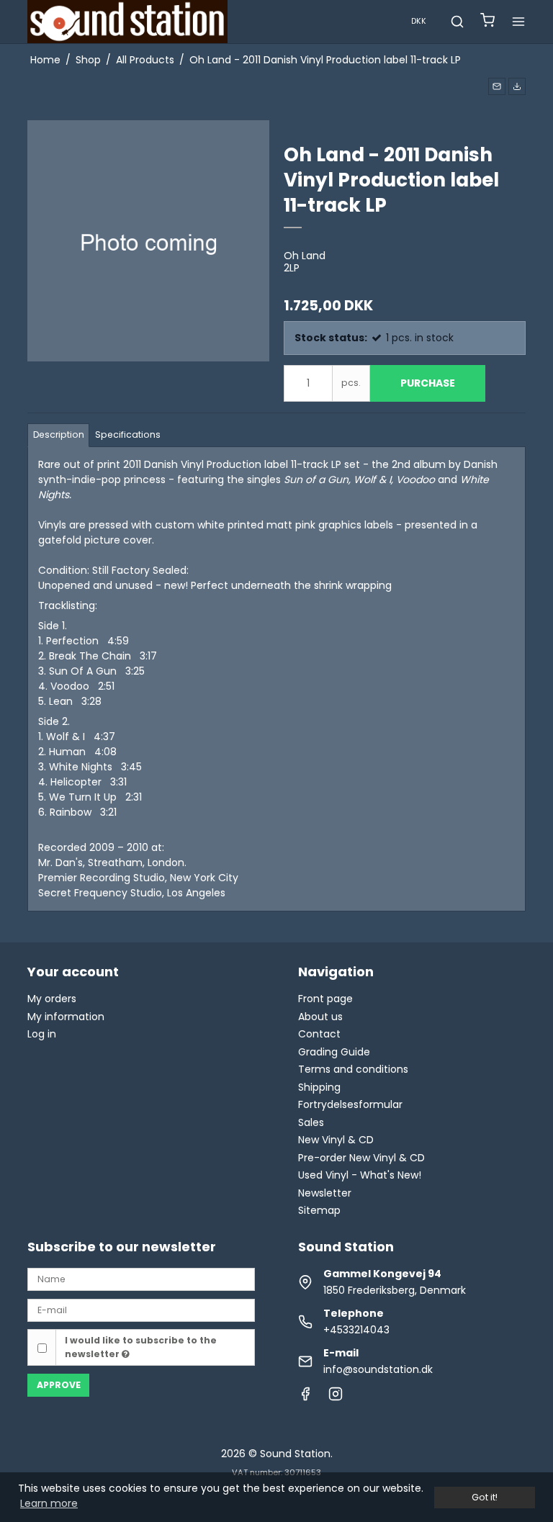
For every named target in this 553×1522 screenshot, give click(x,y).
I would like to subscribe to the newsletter (141, 1346)
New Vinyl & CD (336, 1140)
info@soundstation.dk (378, 1369)
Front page (325, 998)
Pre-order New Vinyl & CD (361, 1157)
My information (65, 1016)
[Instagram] (335, 1397)
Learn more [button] (49, 1503)
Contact (319, 1034)
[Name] (141, 1278)
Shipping (319, 1087)
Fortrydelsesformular (350, 1104)
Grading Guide (334, 1052)
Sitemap (319, 1210)
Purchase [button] (427, 383)
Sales (311, 1122)
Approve (59, 1385)
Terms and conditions (353, 1069)
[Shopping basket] (487, 22)
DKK (418, 21)
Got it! (485, 1497)
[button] (496, 86)
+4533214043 (356, 1330)
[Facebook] (305, 1397)
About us (320, 1016)
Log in (41, 1034)
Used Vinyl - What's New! (359, 1175)
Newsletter (324, 1193)
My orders (51, 998)
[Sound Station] (127, 21)
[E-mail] (141, 1309)
